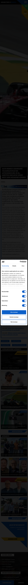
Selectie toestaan (14, 317)
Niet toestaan (14, 322)
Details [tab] (14, 266)
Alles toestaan (14, 312)
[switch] (24, 296)
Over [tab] (23, 266)
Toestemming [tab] (5, 266)
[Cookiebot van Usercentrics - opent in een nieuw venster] (20, 262)
